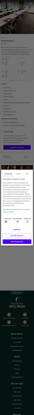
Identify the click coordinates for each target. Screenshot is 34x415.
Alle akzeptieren (17, 242)
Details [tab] (18, 174)
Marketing (27, 218)
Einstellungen (17, 218)
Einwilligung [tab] (8, 174)
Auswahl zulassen (17, 235)
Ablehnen (17, 229)
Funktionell (7, 218)
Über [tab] (27, 174)
